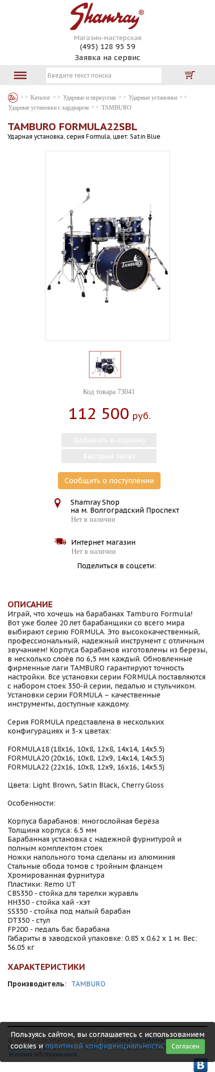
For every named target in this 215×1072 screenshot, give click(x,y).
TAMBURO (88, 983)
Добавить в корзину (109, 440)
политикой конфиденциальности (103, 1045)
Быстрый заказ (109, 456)
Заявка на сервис (107, 57)
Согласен (186, 1046)
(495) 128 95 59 (108, 46)
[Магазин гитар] (13, 98)
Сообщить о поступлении (109, 480)
